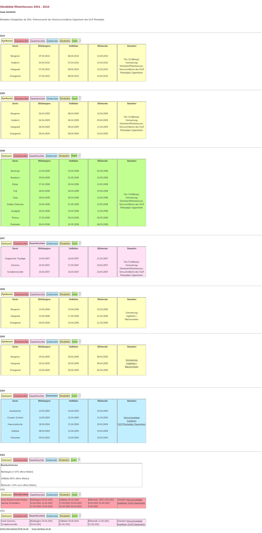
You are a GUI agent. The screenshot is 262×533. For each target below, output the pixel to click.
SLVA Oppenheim (136, 503)
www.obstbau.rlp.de (41, 529)
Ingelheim (123, 503)
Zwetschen (52, 41)
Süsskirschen (21, 41)
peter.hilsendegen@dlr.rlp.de (15, 529)
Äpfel (74, 41)
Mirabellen (65, 41)
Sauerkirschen (37, 41)
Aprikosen (7, 156)
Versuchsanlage (134, 500)
